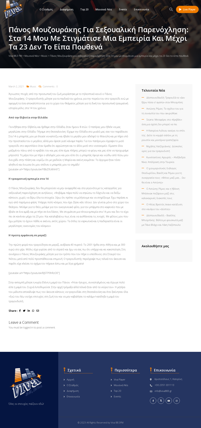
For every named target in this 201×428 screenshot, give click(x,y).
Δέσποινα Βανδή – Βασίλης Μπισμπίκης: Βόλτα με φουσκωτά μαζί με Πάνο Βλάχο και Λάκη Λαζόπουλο (162, 220)
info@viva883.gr (163, 391)
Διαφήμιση (66, 9)
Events (123, 9)
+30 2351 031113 (164, 385)
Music (33, 86)
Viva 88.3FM (117, 422)
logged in (28, 327)
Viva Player (119, 379)
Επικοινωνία (141, 9)
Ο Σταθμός (46, 9)
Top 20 (84, 9)
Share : (13, 311)
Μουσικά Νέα (103, 9)
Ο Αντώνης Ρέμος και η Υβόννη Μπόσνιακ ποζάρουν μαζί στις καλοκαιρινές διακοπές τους (160, 193)
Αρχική (70, 379)
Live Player (189, 9)
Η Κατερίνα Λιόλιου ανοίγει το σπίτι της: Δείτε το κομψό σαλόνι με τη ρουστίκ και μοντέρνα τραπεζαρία (163, 135)
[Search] (171, 9)
